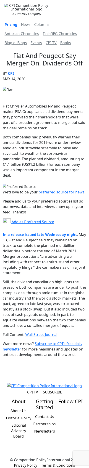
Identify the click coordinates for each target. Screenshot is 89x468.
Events (36, 42)
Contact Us (44, 416)
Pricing (11, 24)
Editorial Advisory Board (18, 431)
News (26, 24)
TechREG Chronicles (60, 33)
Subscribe (52, 392)
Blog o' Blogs (16, 42)
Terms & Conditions (58, 465)
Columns (42, 24)
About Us (18, 410)
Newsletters (44, 431)
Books (65, 42)
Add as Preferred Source (32, 221)
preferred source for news (61, 192)
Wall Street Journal (41, 334)
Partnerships (44, 423)
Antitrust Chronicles (22, 33)
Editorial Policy (18, 417)
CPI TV (51, 42)
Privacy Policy (25, 465)
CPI (11, 73)
